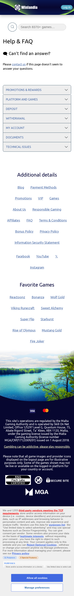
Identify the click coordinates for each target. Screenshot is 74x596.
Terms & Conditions (53, 220)
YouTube (42, 256)
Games (54, 198)
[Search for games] (12, 27)
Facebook (23, 256)
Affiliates (13, 220)
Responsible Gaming (46, 209)
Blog (20, 187)
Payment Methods (43, 187)
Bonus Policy (24, 231)
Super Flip (27, 319)
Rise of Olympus (24, 330)
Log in (67, 7)
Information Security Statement (37, 242)
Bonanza (38, 297)
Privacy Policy (49, 231)
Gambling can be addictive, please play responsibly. (37, 446)
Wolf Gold (57, 297)
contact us (19, 64)
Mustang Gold (52, 330)
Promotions (23, 198)
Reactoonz (17, 297)
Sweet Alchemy (52, 308)
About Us (19, 209)
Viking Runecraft (22, 308)
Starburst (47, 319)
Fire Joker (37, 341)
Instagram (37, 267)
